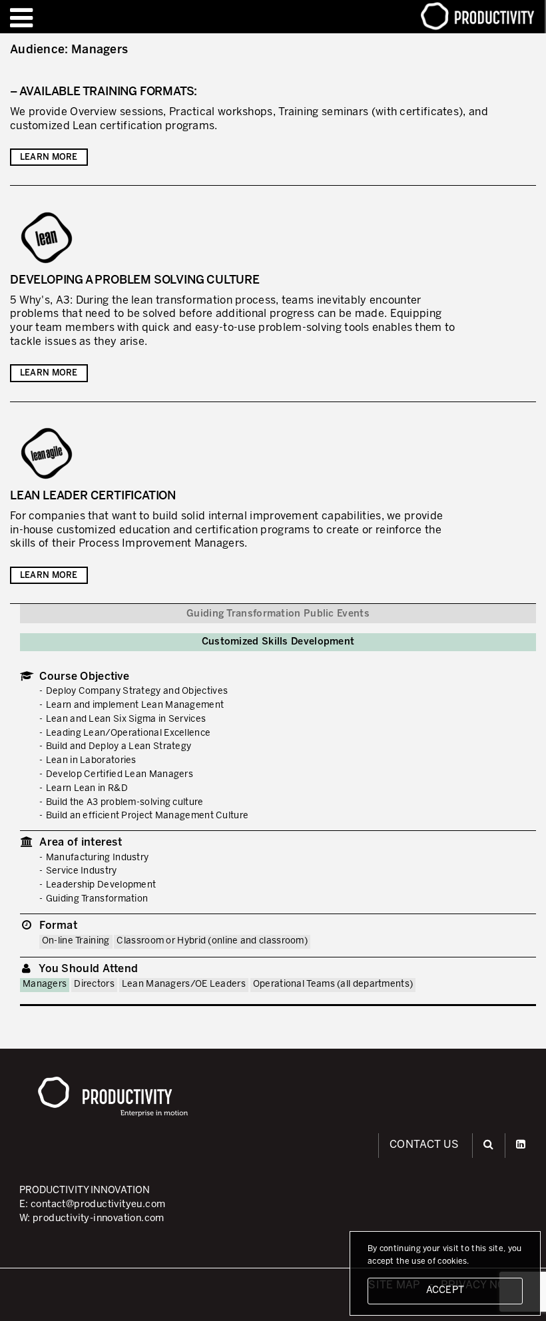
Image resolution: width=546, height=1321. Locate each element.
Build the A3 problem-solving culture (125, 802)
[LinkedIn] (520, 1145)
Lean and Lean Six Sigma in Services (126, 719)
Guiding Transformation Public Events (278, 614)
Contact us (424, 1145)
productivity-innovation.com (98, 1218)
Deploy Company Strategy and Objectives (137, 691)
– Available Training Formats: (103, 92)
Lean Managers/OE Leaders (184, 984)
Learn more (49, 158)
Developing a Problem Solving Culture (135, 280)
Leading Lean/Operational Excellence (128, 733)
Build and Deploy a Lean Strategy (119, 746)
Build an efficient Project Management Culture (147, 816)
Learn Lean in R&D (87, 788)
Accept (445, 1290)
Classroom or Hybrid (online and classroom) (212, 941)
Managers (45, 984)
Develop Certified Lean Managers (119, 774)
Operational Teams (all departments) (333, 984)
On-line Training (76, 941)
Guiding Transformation (97, 899)
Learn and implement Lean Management (135, 705)
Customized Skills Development (278, 642)
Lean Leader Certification (93, 496)
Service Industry (81, 871)
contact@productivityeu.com (98, 1204)
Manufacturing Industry (97, 858)
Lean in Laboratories (91, 760)
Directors (94, 984)
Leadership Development (101, 885)
